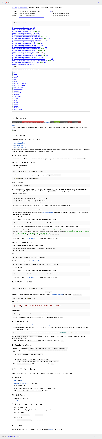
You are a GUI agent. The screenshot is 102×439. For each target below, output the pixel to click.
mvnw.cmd (17, 102)
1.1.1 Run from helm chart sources (39, 261)
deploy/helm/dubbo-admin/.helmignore (22, 28)
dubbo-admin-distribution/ (20, 83)
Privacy (14, 436)
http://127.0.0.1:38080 (29, 238)
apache (14, 8)
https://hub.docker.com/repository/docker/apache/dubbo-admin (48, 325)
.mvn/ (15, 74)
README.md (17, 108)
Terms (18, 436)
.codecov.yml (17, 92)
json (99, 436)
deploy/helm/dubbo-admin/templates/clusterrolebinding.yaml (27, 38)
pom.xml (16, 106)
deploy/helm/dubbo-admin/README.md (22, 31)
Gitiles (9, 436)
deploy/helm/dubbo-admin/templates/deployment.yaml (26, 42)
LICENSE (16, 98)
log (51, 11)
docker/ (16, 81)
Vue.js (15, 380)
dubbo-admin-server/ (19, 85)
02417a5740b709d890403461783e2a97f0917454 (31, 17)
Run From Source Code (20, 147)
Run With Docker (18, 145)
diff (46, 19)
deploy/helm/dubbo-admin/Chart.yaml (21, 29)
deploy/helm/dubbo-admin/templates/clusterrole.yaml (26, 36)
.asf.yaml (16, 91)
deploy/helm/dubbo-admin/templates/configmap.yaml (26, 40)
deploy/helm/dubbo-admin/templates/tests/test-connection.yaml (28, 59)
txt (95, 436)
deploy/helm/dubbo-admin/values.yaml (22, 64)
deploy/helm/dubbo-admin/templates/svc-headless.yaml (26, 55)
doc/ (15, 79)
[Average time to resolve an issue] (66, 122)
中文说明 (14, 125)
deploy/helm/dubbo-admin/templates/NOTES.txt (24, 33)
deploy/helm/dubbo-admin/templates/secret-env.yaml (26, 48)
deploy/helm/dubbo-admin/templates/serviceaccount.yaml (27, 54)
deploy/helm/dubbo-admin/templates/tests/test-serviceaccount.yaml (29, 60)
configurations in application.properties (24, 400)
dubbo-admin (23, 8)
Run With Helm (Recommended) (22, 142)
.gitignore (16, 94)
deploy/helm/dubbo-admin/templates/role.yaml (24, 45)
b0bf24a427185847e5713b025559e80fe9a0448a (31, 19)
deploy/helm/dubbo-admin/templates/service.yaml (25, 52)
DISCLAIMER (17, 96)
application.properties (47, 212)
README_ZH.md (18, 109)
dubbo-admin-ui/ (18, 89)
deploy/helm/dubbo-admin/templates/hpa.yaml (24, 43)
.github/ (16, 72)
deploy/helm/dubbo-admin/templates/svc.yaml (24, 57)
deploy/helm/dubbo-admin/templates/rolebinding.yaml (26, 47)
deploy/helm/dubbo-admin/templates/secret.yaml (24, 50)
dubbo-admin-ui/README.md (21, 383)
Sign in (98, 2)
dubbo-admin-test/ (19, 87)
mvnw (15, 100)
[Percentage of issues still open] (76, 122)
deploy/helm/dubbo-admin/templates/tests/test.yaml (25, 62)
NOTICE (16, 104)
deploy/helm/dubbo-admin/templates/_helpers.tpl (24, 35)
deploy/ (16, 77)
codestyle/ (16, 76)
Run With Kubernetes (19, 143)
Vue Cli (21, 380)
